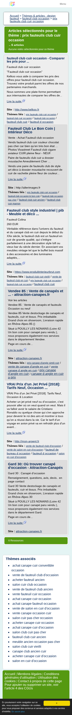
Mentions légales (29, 674)
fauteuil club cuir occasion (19, 118)
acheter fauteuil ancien (28, 579)
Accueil (10, 674)
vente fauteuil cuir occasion (31, 594)
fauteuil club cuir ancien (32, 199)
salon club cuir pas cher (29, 632)
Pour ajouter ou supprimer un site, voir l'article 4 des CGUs (31, 686)
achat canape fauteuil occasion (34, 603)
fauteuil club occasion (44, 118)
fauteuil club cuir (17, 121)
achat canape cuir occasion (31, 599)
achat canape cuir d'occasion (33, 627)
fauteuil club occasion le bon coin (24, 196)
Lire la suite (14, 101)
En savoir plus (18, 711)
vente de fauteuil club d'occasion (43, 446)
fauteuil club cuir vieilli (38, 276)
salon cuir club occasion (29, 584)
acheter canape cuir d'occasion (34, 656)
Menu (63, 4)
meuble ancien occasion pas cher (36, 641)
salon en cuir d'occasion (29, 661)
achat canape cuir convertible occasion (32, 568)
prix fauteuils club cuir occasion (41, 114)
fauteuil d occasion (41, 121)
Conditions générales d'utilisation (32, 675)
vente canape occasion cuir (31, 613)
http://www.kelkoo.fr (27, 109)
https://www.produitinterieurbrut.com (37, 271)
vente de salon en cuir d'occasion (25, 449)
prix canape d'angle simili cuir (43, 363)
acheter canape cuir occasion (33, 622)
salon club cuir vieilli (26, 646)
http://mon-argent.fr (27, 441)
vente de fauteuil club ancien (32, 589)
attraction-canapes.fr (29, 358)
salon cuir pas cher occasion (32, 618)
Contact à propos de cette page (40, 681)
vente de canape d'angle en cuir (28, 366)
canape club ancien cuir (29, 651)
